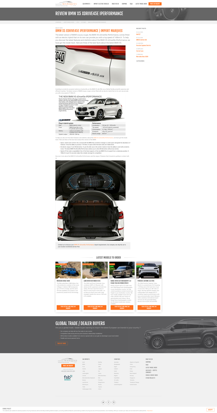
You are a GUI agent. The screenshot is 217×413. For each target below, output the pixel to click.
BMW (83, 364)
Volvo (99, 389)
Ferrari (99, 364)
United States (133, 384)
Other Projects (150, 378)
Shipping (124, 4)
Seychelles (116, 378)
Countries (117, 359)
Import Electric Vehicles (101, 4)
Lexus (99, 373)
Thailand (116, 382)
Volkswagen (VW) (86, 389)
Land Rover (85, 382)
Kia (99, 371)
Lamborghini (85, 373)
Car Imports (86, 4)
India (131, 368)
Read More (149, 410)
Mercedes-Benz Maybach (88, 378)
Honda (84, 368)
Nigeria (116, 375)
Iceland (116, 368)
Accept (210, 410)
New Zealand (133, 373)
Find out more (61, 343)
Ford (83, 366)
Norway (132, 375)
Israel (115, 371)
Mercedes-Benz (102, 375)
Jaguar (100, 368)
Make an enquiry (155, 4)
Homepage (58, 22)
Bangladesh (117, 364)
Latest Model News (141, 4)
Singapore (132, 378)
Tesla (83, 386)
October (83, 22)
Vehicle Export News (152, 375)
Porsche (100, 380)
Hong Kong (132, 366)
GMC (99, 366)
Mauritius (116, 373)
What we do (115, 4)
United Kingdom (118, 384)
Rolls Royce (85, 384)
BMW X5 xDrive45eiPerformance (84, 245)
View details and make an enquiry (68, 307)
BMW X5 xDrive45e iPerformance (103, 138)
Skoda (99, 384)
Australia (116, 362)
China (131, 364)
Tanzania (132, 380)
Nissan (84, 380)
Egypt (115, 366)
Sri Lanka (116, 380)
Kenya (131, 371)
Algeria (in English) (134, 362)
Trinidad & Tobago (134, 382)
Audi (83, 362)
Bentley (100, 362)
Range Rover (101, 382)
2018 (77, 22)
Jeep (83, 371)
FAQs (131, 4)
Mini (99, 378)
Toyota (100, 386)
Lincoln (84, 375)
